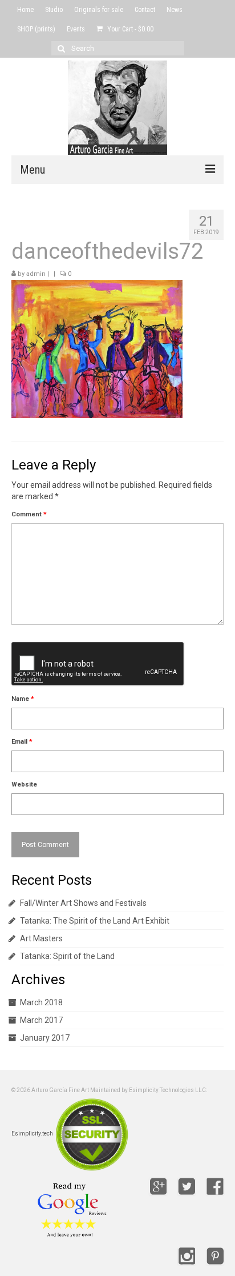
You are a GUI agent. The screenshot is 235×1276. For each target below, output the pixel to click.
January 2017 (45, 1037)
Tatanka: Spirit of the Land (67, 956)
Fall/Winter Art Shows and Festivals (83, 903)
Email (22, 741)
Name (22, 699)
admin (36, 274)
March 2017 (41, 1020)
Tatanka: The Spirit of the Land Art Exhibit (94, 920)
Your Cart (129, 29)
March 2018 (41, 1002)
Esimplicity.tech (32, 1133)
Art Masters (41, 938)
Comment (29, 514)
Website (24, 784)
